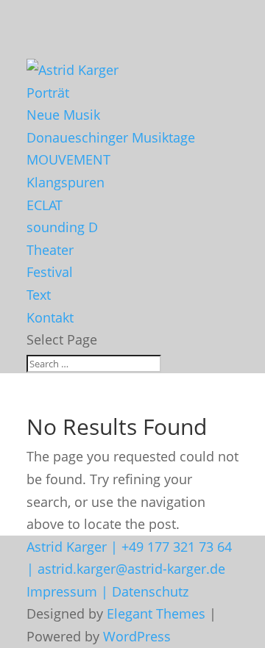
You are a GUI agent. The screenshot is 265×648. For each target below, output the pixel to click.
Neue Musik (63, 114)
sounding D (62, 227)
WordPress (137, 636)
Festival (49, 272)
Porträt (47, 92)
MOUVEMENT (68, 159)
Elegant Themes (156, 613)
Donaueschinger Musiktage (110, 137)
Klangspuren (65, 182)
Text (38, 294)
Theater (50, 250)
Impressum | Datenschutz (107, 591)
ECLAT (44, 205)
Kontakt (50, 317)
